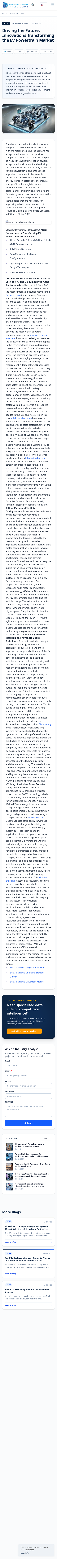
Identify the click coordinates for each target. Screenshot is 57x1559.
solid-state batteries (21, 418)
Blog (22, 13)
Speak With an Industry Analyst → (24, 1031)
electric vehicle (35, 817)
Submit (28, 1123)
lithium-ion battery (35, 458)
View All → (47, 1138)
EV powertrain (13, 295)
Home (4, 13)
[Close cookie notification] (51, 1547)
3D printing (45, 724)
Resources (14, 13)
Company (9, 1092)
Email (8, 1071)
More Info (25, 1553)
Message (9, 1102)
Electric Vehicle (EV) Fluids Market (27, 967)
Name (7, 1061)
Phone (8, 1081)
